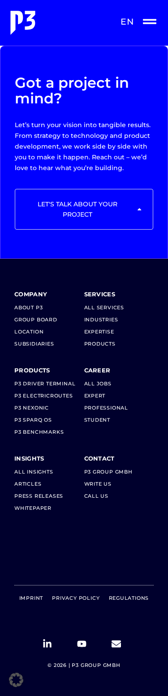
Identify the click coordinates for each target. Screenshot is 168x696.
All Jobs (98, 383)
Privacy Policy (75, 598)
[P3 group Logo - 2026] (45, 22)
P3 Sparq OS (33, 420)
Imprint (31, 598)
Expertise (99, 332)
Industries (101, 319)
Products (100, 344)
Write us (98, 484)
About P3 (28, 307)
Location (28, 332)
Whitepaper (33, 508)
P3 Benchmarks (39, 432)
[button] (16, 680)
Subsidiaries (34, 344)
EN (127, 22)
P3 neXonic (31, 408)
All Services (104, 307)
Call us (96, 496)
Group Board (35, 319)
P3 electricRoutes (43, 396)
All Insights (33, 472)
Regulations (129, 598)
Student (97, 420)
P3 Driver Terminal (44, 383)
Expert (95, 396)
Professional (106, 408)
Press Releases (38, 496)
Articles (27, 484)
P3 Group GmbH (108, 472)
